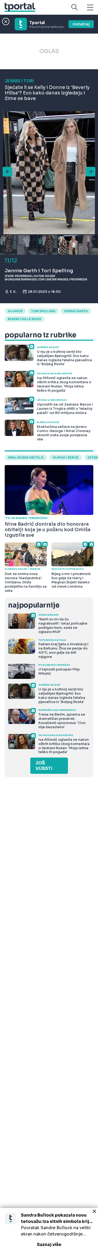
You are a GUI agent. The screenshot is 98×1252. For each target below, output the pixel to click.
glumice (15, 311)
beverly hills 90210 (24, 319)
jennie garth (76, 311)
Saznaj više (49, 1244)
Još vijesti (44, 765)
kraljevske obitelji (26, 457)
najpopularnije (33, 605)
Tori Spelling (43, 311)
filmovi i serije (66, 457)
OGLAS (49, 51)
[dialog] (49, 1230)
